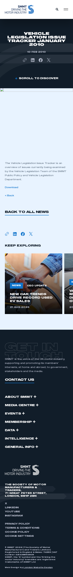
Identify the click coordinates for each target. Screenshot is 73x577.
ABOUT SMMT (19, 397)
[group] (33, 283)
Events (13, 413)
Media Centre (20, 405)
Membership (18, 422)
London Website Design (38, 567)
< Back (9, 195)
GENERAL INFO (19, 447)
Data (10, 430)
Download (11, 187)
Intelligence (19, 438)
